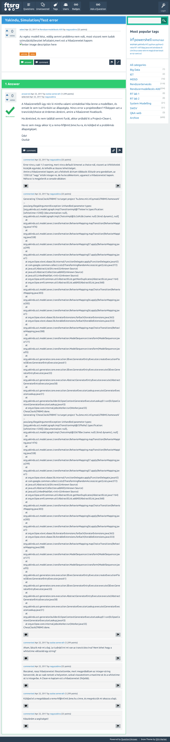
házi (161, 40)
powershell (143, 40)
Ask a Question (98, 9)
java (147, 47)
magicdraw (153, 50)
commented (28, 160)
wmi (137, 53)
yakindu (24, 54)
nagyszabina (71, 29)
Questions (28, 9)
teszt (161, 50)
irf (132, 39)
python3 (159, 44)
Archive (134, 117)
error (132, 53)
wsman (133, 44)
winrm (145, 50)
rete (132, 47)
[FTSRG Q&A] (12, 6)
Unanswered (42, 9)
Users (66, 9)
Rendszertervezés (140, 84)
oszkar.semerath (53, 94)
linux (135, 50)
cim (131, 50)
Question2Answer (129, 739)
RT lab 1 (134, 93)
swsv (140, 50)
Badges (76, 9)
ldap (143, 47)
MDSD (133, 79)
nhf (139, 47)
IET (132, 74)
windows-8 (157, 47)
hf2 (147, 44)
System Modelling (140, 103)
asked (22, 29)
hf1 (135, 47)
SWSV (133, 108)
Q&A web (135, 112)
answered (26, 94)
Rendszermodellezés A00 (51, 29)
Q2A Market (161, 739)
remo (33, 54)
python (152, 44)
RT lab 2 (134, 98)
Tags (55, 9)
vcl (140, 53)
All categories (138, 64)
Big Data (135, 69)
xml (150, 47)
